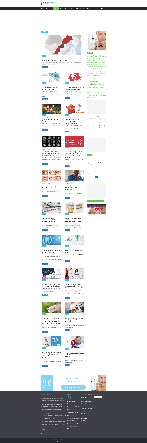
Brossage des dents (94, 60)
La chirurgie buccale (85, 413)
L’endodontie (83, 403)
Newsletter (83, 423)
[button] (73, 8)
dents (88, 66)
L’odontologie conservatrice (86, 408)
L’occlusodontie (84, 406)
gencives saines (95, 71)
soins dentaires (93, 93)
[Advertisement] (73, 19)
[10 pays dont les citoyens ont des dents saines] (51, 175)
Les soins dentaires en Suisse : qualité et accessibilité (74, 88)
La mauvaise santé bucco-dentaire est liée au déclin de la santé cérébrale (51, 153)
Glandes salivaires (90, 73)
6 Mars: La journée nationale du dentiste (74, 251)
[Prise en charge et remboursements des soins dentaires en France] (51, 207)
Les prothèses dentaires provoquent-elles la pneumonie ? (73, 187)
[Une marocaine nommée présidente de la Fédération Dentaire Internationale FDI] (74, 273)
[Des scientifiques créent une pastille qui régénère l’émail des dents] (74, 307)
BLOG (51, 8)
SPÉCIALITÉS (70, 8)
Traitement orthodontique (99, 95)
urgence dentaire (90, 97)
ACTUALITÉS (56, 8)
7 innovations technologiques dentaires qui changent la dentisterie (51, 252)
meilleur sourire (94, 81)
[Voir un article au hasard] (104, 8)
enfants (88, 68)
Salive (100, 87)
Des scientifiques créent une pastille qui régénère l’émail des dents (74, 320)
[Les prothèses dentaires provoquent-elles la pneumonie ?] (74, 175)
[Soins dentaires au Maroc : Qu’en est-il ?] (63, 45)
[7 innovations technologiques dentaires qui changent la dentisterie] (51, 240)
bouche (88, 60)
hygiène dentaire (95, 75)
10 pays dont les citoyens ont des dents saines (51, 186)
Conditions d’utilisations (86, 401)
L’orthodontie (83, 411)
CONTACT (88, 8)
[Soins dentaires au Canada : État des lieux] (51, 109)
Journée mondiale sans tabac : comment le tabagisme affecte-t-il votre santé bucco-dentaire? (51, 354)
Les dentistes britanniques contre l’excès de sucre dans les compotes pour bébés (74, 220)
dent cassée (101, 64)
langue (95, 78)
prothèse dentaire (93, 87)
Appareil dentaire (99, 56)
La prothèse (83, 420)
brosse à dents (97, 62)
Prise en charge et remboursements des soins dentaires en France (51, 220)
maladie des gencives (101, 78)
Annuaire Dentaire (80, 8)
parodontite (91, 84)
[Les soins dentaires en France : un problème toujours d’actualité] (74, 109)
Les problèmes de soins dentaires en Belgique (49, 88)
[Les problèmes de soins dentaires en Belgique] (51, 77)
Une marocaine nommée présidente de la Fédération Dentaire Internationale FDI (74, 286)
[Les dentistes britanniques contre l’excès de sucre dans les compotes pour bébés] (74, 207)
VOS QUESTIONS (63, 8)
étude (95, 97)
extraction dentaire (102, 68)
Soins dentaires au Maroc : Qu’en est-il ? (55, 60)
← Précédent (43, 370)
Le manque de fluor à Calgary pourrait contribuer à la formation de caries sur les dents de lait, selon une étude (51, 320)
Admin (49, 85)
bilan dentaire (103, 58)
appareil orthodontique (93, 58)
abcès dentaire (90, 56)
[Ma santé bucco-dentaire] (42, 8)
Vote (97, 176)
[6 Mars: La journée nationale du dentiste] (74, 240)
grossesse (96, 73)
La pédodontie (84, 418)
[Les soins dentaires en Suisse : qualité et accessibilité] (74, 77)
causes (93, 64)
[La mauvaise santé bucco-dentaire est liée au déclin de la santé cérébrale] (51, 141)
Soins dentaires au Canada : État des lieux (51, 120)
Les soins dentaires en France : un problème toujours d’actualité (72, 121)
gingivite (101, 71)
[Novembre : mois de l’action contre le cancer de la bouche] (51, 273)
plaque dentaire (99, 84)
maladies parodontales (98, 79)
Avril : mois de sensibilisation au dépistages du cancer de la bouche (74, 355)
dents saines (99, 66)
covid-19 (96, 64)
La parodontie (83, 415)
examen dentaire (94, 68)
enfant (104, 66)
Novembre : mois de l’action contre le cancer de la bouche (51, 285)
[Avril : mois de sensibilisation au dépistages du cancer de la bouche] (74, 342)
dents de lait (92, 66)
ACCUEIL (46, 8)
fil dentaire (90, 71)
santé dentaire (101, 90)
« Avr (88, 135)
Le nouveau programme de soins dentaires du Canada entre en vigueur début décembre (74, 154)
